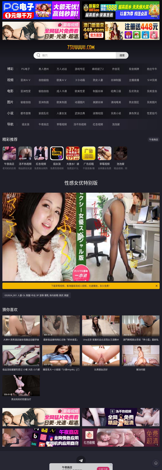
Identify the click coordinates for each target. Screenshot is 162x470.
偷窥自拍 (26, 102)
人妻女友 (62, 113)
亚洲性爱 (26, 91)
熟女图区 (134, 102)
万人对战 (62, 69)
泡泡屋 (116, 124)
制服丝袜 (98, 91)
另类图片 (152, 102)
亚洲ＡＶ (26, 80)
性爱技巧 (152, 113)
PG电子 (25, 69)
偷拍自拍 (44, 91)
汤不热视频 (80, 124)
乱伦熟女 (134, 91)
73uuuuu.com (81, 47)
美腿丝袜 (98, 102)
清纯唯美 (116, 102)
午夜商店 (44, 124)
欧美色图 (62, 102)
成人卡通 (62, 91)
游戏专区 (80, 69)
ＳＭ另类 (152, 80)
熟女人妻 (98, 80)
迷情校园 (98, 113)
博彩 (10, 69)
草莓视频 (62, 124)
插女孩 (25, 124)
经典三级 (116, 91)
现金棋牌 (134, 69)
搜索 (122, 55)
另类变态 (152, 91)
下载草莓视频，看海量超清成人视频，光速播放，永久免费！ (81, 285)
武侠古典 (80, 113)
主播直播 (134, 80)
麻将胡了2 (98, 69)
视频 (10, 80)
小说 (10, 113)
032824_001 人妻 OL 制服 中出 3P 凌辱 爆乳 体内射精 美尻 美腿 (37, 295)
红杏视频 (98, 124)
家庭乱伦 (44, 113)
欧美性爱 (80, 91)
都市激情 (26, 113)
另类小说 (116, 113)
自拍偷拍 (44, 80)
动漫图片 (80, 102)
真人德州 (44, 69)
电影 (10, 91)
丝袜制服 (116, 80)
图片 (10, 102)
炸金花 (116, 69)
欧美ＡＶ (62, 80)
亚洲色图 (44, 102)
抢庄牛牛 (152, 69)
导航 (10, 124)
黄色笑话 (134, 113)
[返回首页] (156, 463)
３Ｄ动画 (80, 80)
